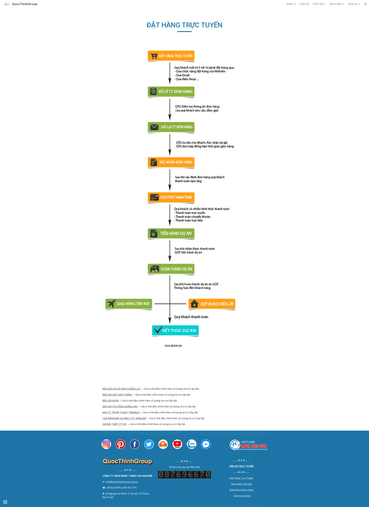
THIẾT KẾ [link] (317, 4)
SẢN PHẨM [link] (335, 4)
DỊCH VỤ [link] (352, 4)
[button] (365, 4)
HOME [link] (289, 4)
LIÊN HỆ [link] (304, 4)
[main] (184, 26)
